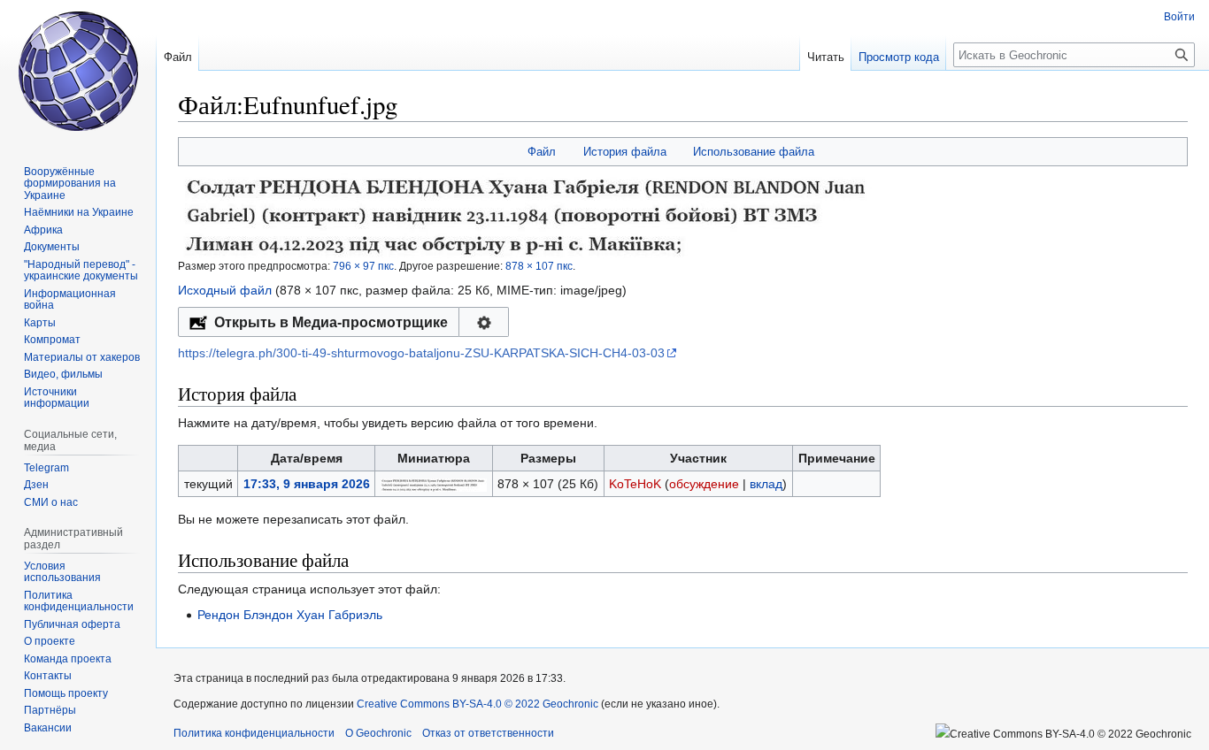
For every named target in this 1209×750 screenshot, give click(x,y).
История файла (624, 151)
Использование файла (753, 151)
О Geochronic (378, 733)
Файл (541, 151)
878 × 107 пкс (539, 266)
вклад (766, 484)
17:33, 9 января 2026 (306, 484)
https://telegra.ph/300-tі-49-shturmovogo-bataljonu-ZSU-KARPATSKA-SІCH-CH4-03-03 (421, 353)
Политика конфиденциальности (254, 733)
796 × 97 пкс (363, 266)
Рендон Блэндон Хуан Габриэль (289, 615)
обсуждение (704, 484)
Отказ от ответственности (488, 733)
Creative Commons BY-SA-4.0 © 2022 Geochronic (477, 704)
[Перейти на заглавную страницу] (78, 71)
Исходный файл (225, 290)
